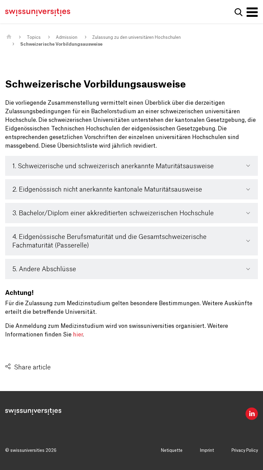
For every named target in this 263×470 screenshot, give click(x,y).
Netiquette (172, 450)
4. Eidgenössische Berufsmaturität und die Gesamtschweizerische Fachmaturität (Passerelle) (109, 241)
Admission (66, 37)
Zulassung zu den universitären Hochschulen (136, 37)
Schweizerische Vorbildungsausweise (61, 44)
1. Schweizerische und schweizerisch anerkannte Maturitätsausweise (113, 166)
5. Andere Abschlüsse (44, 269)
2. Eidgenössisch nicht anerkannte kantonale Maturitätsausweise (107, 189)
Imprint (207, 450)
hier (78, 334)
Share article (32, 367)
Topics (34, 37)
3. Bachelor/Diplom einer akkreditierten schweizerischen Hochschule (113, 213)
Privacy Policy (244, 450)
